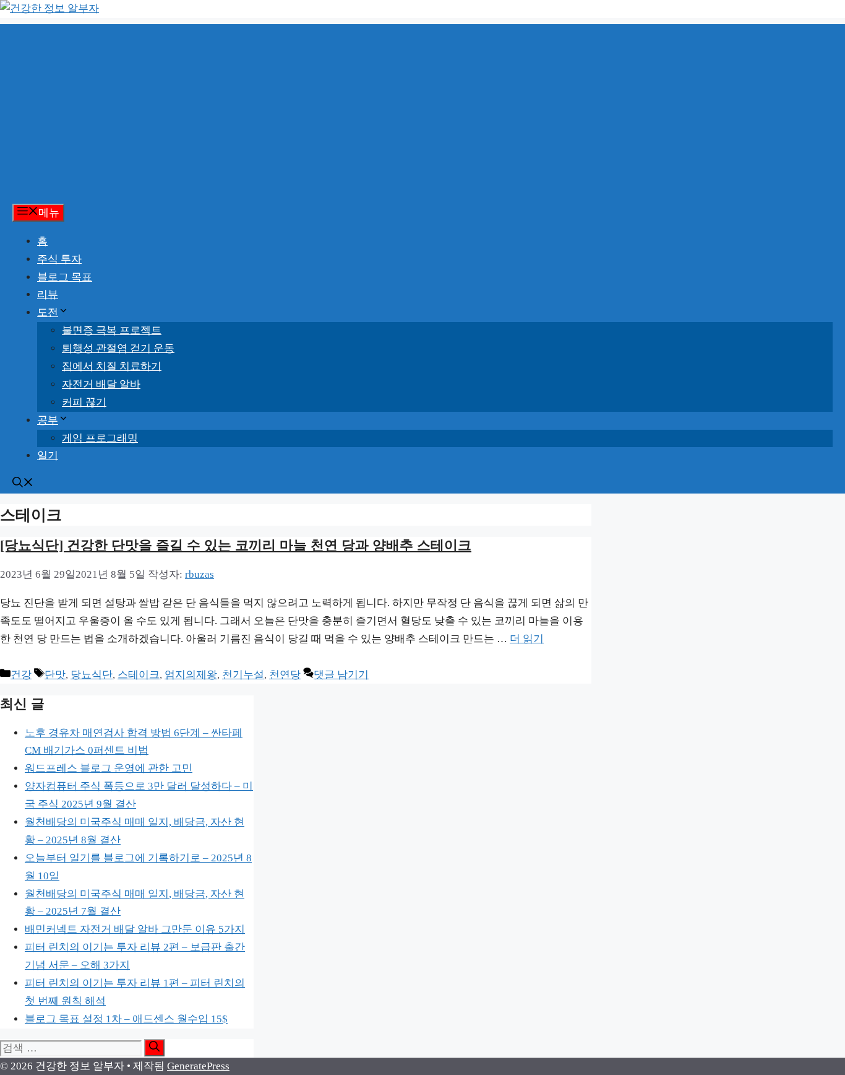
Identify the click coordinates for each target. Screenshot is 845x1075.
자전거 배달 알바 (101, 384)
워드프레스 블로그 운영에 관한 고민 (108, 768)
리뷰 (47, 294)
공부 (47, 420)
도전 (47, 312)
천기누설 (243, 675)
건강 (21, 675)
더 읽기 (527, 639)
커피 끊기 (84, 402)
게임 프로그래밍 (100, 438)
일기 (47, 455)
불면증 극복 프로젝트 (111, 330)
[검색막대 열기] (22, 484)
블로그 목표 (64, 277)
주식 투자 (59, 259)
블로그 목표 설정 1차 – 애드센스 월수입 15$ (126, 1019)
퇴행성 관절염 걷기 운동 (118, 348)
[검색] (154, 1047)
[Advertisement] (422, 111)
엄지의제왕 (191, 675)
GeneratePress (198, 1066)
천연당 (285, 675)
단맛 (55, 675)
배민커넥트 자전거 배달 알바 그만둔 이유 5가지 (135, 929)
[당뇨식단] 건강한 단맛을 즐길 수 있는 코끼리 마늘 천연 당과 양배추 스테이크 (235, 545)
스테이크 (139, 675)
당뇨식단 (92, 675)
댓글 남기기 (341, 675)
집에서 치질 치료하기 (111, 366)
